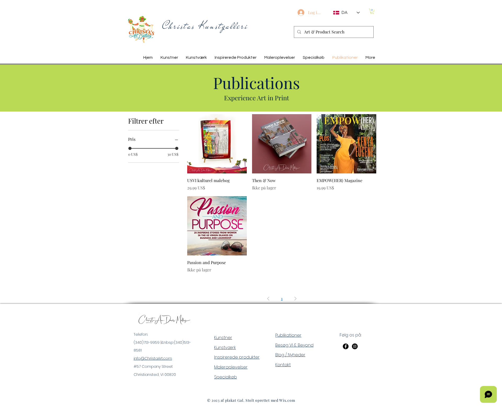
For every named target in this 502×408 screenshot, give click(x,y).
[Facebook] (346, 346)
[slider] (130, 148)
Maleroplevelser (231, 367)
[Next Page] (295, 298)
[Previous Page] (268, 298)
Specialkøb (225, 377)
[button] (372, 11)
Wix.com (287, 400)
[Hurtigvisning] (217, 144)
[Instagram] (355, 346)
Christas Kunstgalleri (205, 26)
